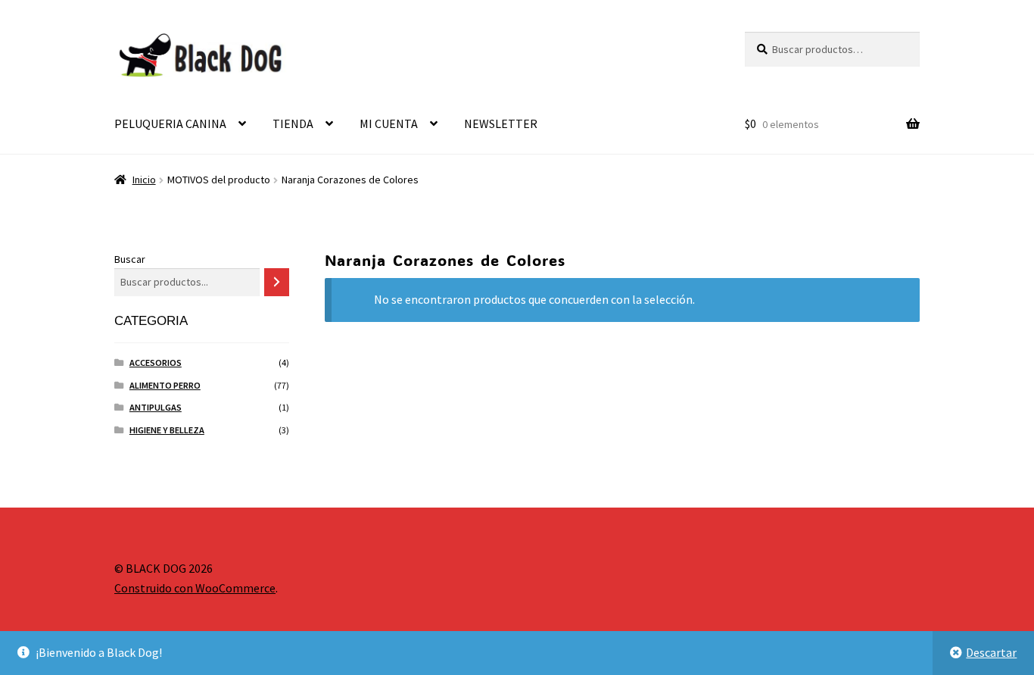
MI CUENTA (389, 123)
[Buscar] (276, 282)
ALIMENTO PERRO (165, 385)
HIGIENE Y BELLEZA (166, 430)
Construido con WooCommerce (195, 587)
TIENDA (293, 123)
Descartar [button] (991, 652)
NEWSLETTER (500, 123)
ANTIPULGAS (155, 407)
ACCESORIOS (155, 362)
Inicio (144, 179)
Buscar (129, 259)
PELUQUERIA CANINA (170, 123)
